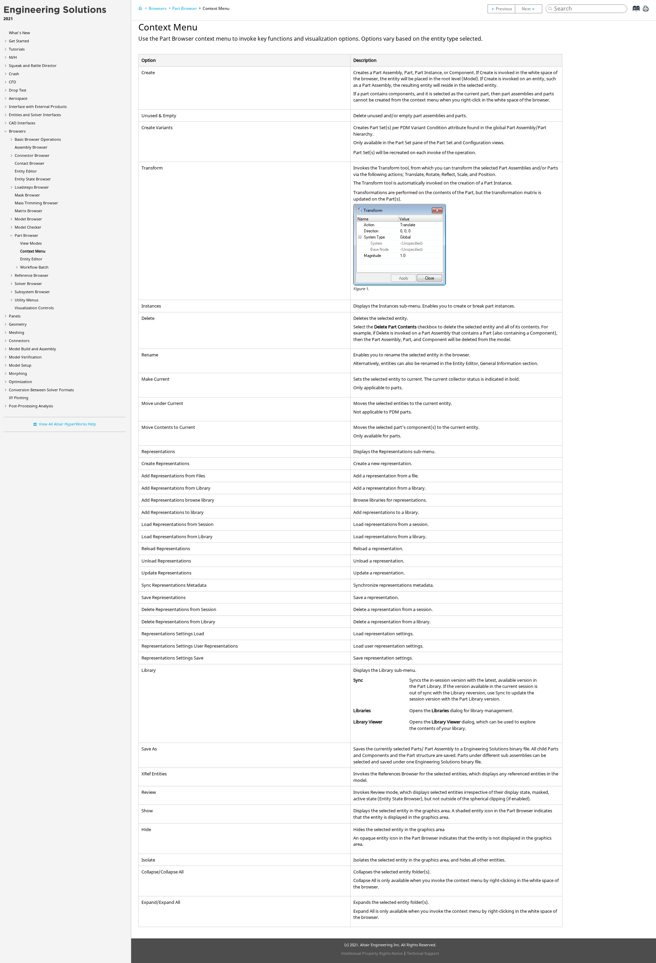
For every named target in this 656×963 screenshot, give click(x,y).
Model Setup (20, 365)
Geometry (18, 324)
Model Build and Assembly (32, 348)
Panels (14, 315)
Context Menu (32, 251)
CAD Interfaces (22, 122)
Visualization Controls (34, 307)
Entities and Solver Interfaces (35, 114)
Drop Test (17, 90)
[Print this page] (646, 11)
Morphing (18, 373)
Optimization (20, 381)
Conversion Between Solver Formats (41, 389)
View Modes (31, 243)
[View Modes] (501, 8)
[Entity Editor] (530, 8)
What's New (19, 32)
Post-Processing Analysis (31, 405)
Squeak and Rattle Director (33, 65)
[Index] (634, 14)
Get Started (19, 40)
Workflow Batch (34, 267)
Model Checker (28, 227)
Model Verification (25, 357)
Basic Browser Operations (38, 139)
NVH (13, 57)
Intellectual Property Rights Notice (372, 953)
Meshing (16, 332)
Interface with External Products (38, 106)
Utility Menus (26, 299)
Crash (14, 73)
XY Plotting (18, 397)
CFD (12, 81)
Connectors (19, 340)
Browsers (17, 131)
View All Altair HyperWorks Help (67, 423)
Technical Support (423, 953)
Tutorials (17, 49)
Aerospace (18, 98)
